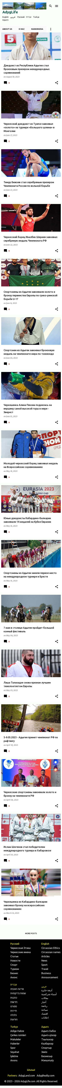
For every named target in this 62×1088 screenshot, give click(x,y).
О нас (22, 29)
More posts (31, 933)
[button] (56, 83)
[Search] (50, 6)
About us (7, 29)
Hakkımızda (37, 29)
